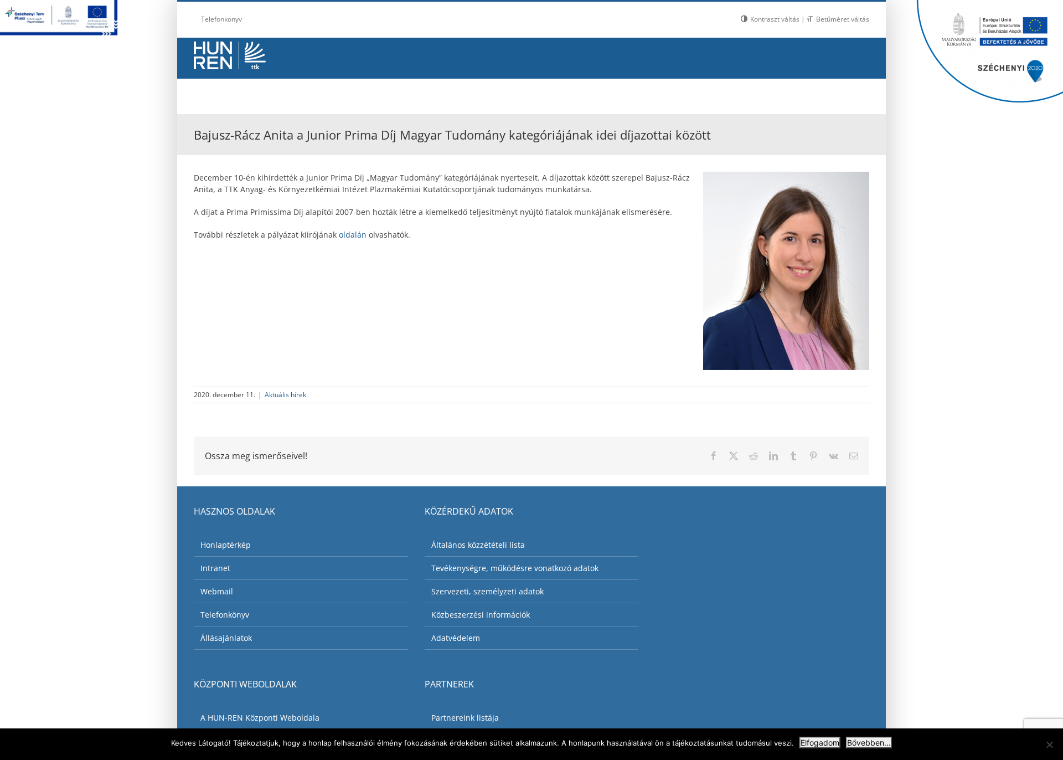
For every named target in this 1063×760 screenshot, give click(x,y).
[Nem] (1049, 744)
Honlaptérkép (225, 545)
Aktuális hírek (285, 394)
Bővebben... (869, 742)
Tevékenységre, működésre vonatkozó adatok (514, 568)
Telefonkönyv (224, 614)
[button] (841, 93)
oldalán (353, 234)
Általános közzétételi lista (478, 545)
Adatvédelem (455, 638)
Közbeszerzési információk (480, 614)
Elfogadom (820, 742)
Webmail (216, 591)
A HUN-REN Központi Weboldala (259, 717)
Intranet (215, 568)
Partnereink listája (465, 717)
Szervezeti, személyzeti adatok (487, 591)
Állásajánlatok (226, 638)
